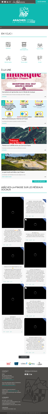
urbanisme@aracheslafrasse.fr (9, 385)
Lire (45, 96)
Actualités (4, 96)
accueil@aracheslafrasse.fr (8, 379)
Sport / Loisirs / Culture (6, 176)
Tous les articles (39, 181)
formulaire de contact (13, 391)
